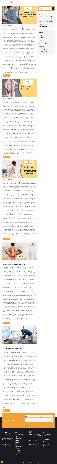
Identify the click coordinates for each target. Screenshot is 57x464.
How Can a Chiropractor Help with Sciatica (13, 348)
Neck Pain (41, 38)
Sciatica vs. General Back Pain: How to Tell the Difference (16, 101)
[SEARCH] (53, 8)
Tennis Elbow (42, 46)
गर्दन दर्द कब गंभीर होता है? (43, 24)
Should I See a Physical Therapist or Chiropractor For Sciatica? (17, 28)
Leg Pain (41, 40)
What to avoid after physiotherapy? (45, 19)
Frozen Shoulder (42, 37)
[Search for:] (46, 8)
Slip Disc (41, 52)
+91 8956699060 (46, 439)
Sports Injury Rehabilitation (44, 49)
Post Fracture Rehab (43, 48)
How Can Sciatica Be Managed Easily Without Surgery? (15, 182)
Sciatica (41, 35)
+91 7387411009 (32, 438)
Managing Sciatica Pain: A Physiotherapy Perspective (15, 264)
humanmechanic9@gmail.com (34, 440)
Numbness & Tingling (43, 43)
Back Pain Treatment (43, 34)
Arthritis (41, 45)
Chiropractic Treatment (43, 51)
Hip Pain (41, 41)
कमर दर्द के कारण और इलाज (43, 26)
